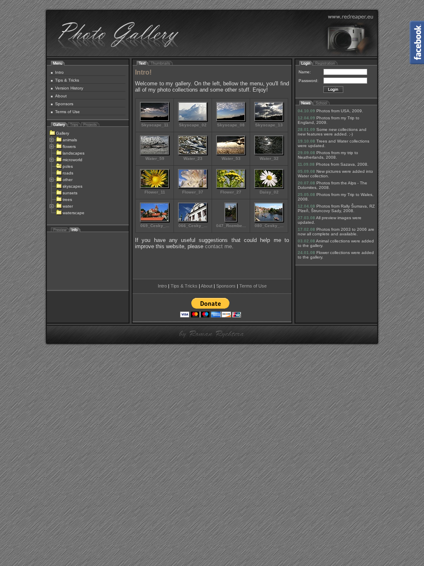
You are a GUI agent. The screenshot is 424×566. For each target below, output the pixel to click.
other (67, 179)
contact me (218, 246)
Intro (59, 72)
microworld (72, 159)
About (61, 96)
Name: (305, 72)
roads (68, 173)
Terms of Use (67, 111)
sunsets (70, 193)
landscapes (73, 153)
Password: (308, 80)
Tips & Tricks (67, 80)
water (68, 206)
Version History (69, 88)
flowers (69, 146)
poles (68, 166)
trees (67, 199)
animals (70, 140)
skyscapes (72, 186)
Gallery (62, 133)
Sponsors (64, 104)
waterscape (73, 212)
